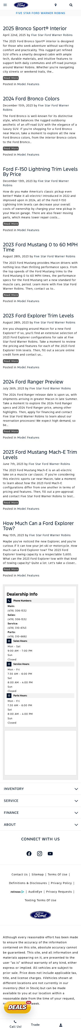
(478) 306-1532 (17, 610)
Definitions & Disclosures (28, 883)
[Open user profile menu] (60, 1025)
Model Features (28, 84)
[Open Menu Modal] (5, 5)
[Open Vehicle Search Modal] (71, 5)
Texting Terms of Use (40, 900)
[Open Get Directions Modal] (56, 5)
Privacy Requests (59, 891)
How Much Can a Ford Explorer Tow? (38, 525)
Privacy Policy (61, 883)
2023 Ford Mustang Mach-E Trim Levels (40, 454)
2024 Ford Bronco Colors (31, 98)
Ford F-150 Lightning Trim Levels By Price (40, 171)
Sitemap (38, 874)
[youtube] (50, 853)
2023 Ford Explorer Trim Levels (38, 315)
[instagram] (39, 853)
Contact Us (20, 874)
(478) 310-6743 (17, 627)
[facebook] (29, 853)
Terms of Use (57, 874)
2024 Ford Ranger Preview (33, 382)
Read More (11, 78)
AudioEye (35, 891)
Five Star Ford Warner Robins (52, 35)
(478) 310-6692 (17, 636)
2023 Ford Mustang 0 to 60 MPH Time (40, 247)
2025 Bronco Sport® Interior (35, 28)
